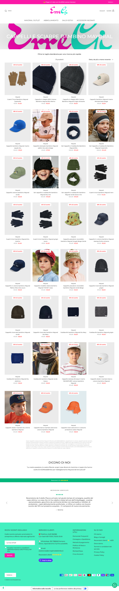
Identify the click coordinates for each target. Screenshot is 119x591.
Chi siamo (97, 534)
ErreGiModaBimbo (15, 580)
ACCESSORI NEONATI (86, 20)
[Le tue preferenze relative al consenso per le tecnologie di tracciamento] (3, 588)
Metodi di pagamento (81, 542)
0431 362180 (52, 534)
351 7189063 (54, 541)
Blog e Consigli (99, 537)
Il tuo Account (78, 554)
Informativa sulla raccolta (42, 589)
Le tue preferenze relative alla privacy (67, 589)
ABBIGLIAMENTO (51, 20)
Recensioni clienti (45, 555)
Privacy (26, 549)
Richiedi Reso (78, 551)
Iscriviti (9, 555)
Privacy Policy (99, 552)
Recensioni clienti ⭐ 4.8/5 (104, 540)
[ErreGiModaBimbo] (60, 11)
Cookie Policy (99, 555)
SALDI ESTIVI (67, 20)
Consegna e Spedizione (81, 539)
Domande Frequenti (80, 536)
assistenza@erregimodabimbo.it (51, 551)
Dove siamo (98, 543)
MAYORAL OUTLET (32, 20)
